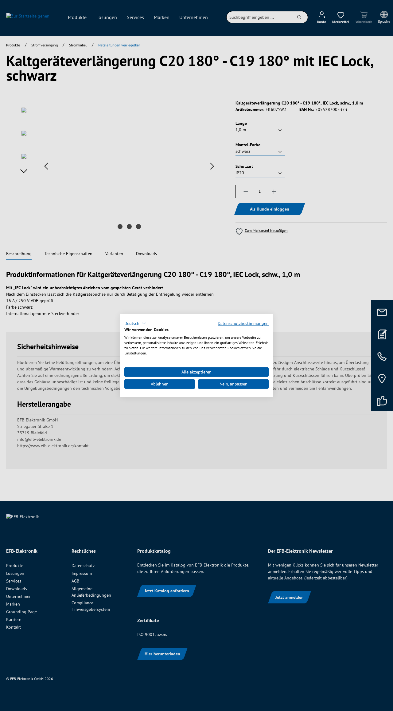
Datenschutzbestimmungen (243, 323)
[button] (135, 323)
